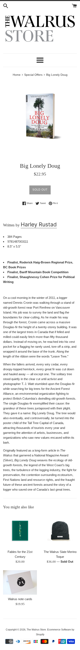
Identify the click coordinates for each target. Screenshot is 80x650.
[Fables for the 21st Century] (20, 530)
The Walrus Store (36, 629)
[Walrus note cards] (20, 582)
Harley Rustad (39, 224)
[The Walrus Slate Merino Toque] (60, 530)
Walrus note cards (20, 599)
